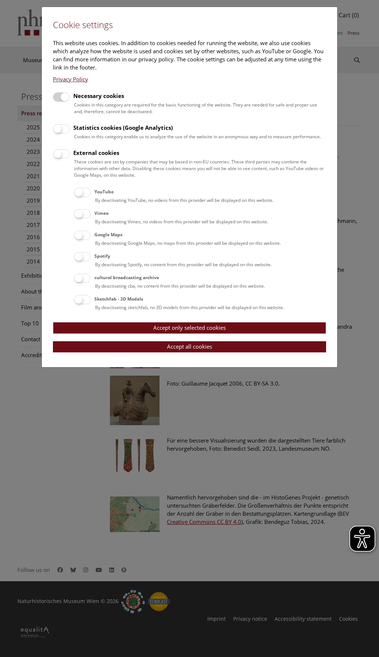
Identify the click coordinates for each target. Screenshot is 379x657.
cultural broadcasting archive (126, 277)
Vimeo (101, 213)
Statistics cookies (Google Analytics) (123, 127)
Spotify (102, 256)
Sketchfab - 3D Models (118, 299)
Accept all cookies (189, 346)
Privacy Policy (70, 79)
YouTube (104, 192)
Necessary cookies (98, 95)
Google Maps (108, 234)
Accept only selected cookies (189, 327)
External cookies (96, 152)
